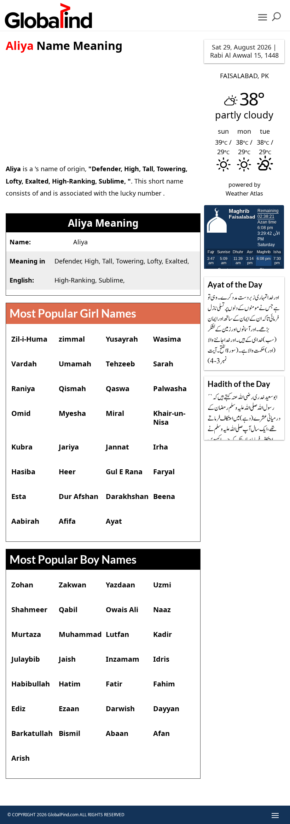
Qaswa (117, 388)
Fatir (114, 684)
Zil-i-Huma (29, 339)
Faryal (164, 471)
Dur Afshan (78, 496)
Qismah (72, 388)
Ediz (18, 708)
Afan (161, 733)
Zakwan (72, 585)
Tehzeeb (120, 364)
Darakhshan (127, 496)
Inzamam (122, 659)
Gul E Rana (124, 471)
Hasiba (23, 471)
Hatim (70, 684)
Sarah (163, 364)
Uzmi (162, 585)
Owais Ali (122, 609)
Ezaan (69, 708)
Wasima (167, 339)
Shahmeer (29, 609)
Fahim (164, 684)
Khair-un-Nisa (169, 417)
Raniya (23, 388)
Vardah (24, 364)
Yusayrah (122, 339)
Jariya (69, 447)
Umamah (75, 364)
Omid (21, 413)
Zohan (22, 585)
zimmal (72, 339)
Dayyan (166, 708)
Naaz (162, 609)
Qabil (68, 609)
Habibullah (30, 684)
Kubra (22, 447)
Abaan (117, 733)
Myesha (72, 413)
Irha (160, 447)
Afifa (67, 521)
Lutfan (117, 634)
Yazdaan (120, 585)
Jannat (117, 447)
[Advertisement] (103, 102)
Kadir (162, 634)
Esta (18, 496)
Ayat (114, 521)
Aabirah (25, 521)
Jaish (67, 659)
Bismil (69, 733)
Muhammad (80, 634)
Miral (115, 413)
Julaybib (25, 659)
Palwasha (170, 388)
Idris (161, 659)
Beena (164, 496)
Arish (20, 758)
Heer (67, 471)
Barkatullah (32, 733)
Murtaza (26, 634)
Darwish (120, 708)
